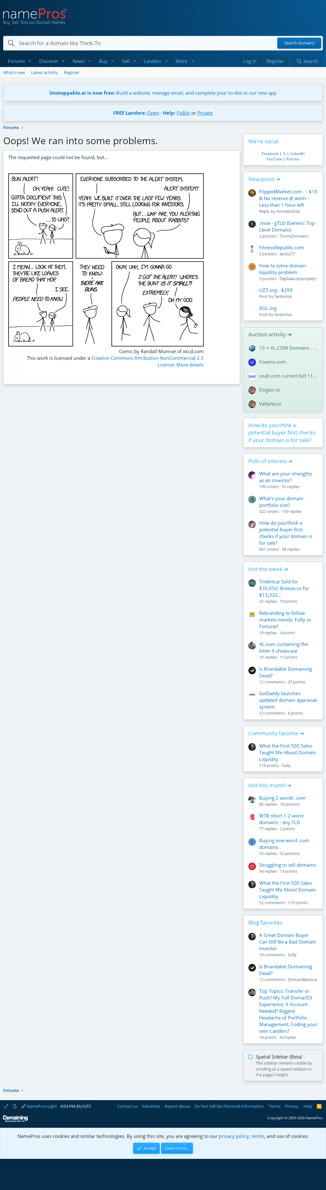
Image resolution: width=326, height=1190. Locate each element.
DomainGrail (288, 211)
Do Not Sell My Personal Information (229, 1106)
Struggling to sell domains (287, 865)
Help (307, 1106)
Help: (169, 113)
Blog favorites (265, 922)
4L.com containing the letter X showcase (283, 647)
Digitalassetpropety (298, 278)
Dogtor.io (269, 390)
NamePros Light (41, 1106)
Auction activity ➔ (270, 334)
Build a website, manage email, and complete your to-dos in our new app (163, 93)
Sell (126, 61)
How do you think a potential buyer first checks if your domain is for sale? (281, 432)
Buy (103, 61)
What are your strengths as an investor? (285, 476)
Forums (16, 61)
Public (183, 113)
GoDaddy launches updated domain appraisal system (288, 700)
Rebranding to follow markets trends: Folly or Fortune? (285, 619)
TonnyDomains (294, 236)
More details (190, 364)
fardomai (283, 296)
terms (258, 1136)
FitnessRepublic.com (281, 247)
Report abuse (177, 1106)
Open (153, 113)
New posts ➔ (264, 179)
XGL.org (268, 308)
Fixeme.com (272, 362)
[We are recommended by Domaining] (15, 1120)
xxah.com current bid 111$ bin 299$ (288, 376)
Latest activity (44, 72)
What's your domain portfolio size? (281, 501)
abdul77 (287, 254)
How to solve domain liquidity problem (282, 268)
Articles (293, 159)
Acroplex (288, 1037)
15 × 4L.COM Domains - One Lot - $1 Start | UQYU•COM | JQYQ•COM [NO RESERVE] (288, 348)
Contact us (127, 1106)
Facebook (270, 153)
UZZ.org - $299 (276, 290)
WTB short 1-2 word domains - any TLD (281, 818)
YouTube (274, 159)
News (79, 61)
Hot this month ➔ (269, 785)
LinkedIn (297, 153)
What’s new (14, 72)
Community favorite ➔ (276, 733)
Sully (286, 765)
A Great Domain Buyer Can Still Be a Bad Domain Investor (287, 941)
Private (205, 113)
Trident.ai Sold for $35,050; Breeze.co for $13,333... (284, 588)
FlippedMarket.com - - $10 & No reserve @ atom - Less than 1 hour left (288, 198)
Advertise (151, 1106)
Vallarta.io (270, 403)
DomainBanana (302, 979)
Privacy (292, 1106)
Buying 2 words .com (282, 798)
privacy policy (234, 1136)
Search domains (299, 43)
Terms (274, 1106)
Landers (152, 61)
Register (71, 72)
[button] (29, 61)
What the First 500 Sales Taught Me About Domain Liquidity (287, 752)
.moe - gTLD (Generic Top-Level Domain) (287, 226)
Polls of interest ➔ (270, 461)
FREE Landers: (129, 113)
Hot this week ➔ (268, 569)
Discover (48, 61)
